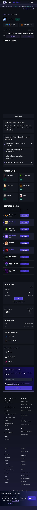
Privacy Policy (13, 384)
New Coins (7, 411)
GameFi (6, 463)
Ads (22, 418)
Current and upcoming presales (9, 406)
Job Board (7, 439)
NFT (5, 476)
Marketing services (26, 421)
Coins (9, 14)
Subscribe (18, 388)
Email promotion (25, 424)
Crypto (6, 482)
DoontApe (14, 14)
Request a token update (8, 424)
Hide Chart (18, 116)
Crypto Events (24, 451)
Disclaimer (23, 481)
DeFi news (7, 457)
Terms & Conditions (26, 472)
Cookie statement (25, 478)
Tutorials (6, 479)
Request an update (26, 410)
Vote (18, 298)
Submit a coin (8, 420)
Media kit (23, 461)
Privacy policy (24, 475)
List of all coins (8, 403)
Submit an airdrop (25, 407)
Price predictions (9, 432)
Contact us (23, 464)
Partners (23, 458)
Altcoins (6, 473)
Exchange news (8, 466)
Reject (24, 498)
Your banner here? (28, 8)
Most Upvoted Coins (9, 414)
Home (4, 14)
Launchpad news (9, 470)
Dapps (6, 460)
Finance (6, 454)
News (5, 451)
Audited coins (24, 434)
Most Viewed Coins (9, 417)
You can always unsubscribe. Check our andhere (17, 383)
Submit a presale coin (26, 404)
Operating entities (25, 484)
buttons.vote (24, 215)
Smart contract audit (26, 431)
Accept (31, 498)
